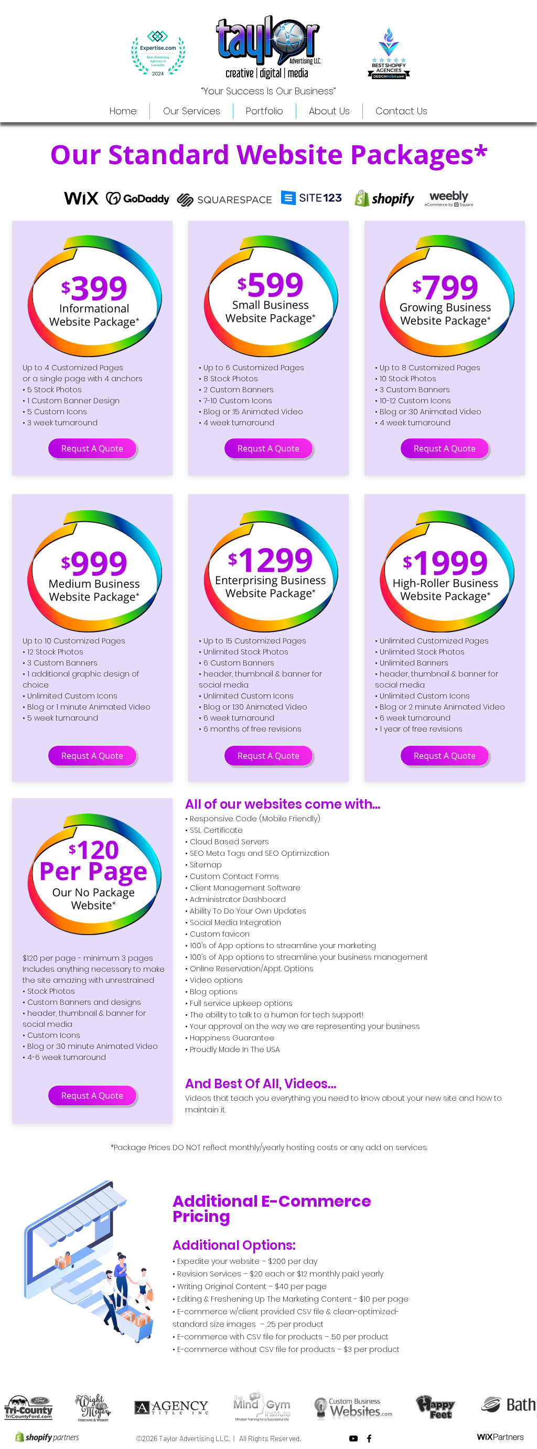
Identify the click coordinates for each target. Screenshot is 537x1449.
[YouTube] (353, 1438)
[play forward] (524, 1407)
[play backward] (13, 1407)
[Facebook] (369, 1438)
